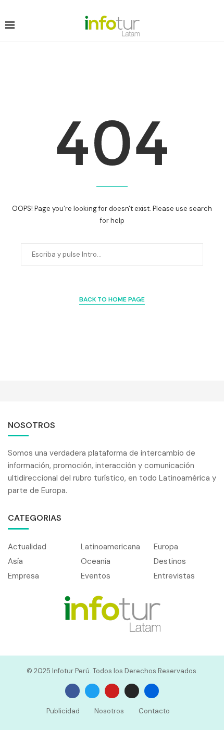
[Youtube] (112, 691)
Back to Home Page (112, 299)
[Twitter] (92, 691)
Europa (166, 547)
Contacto (154, 711)
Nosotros (109, 711)
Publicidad (63, 711)
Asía (15, 561)
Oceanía (95, 561)
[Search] (213, 26)
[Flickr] (151, 691)
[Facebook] (72, 691)
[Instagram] (132, 691)
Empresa (23, 576)
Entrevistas (174, 576)
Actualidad (27, 547)
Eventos (95, 576)
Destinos (170, 561)
